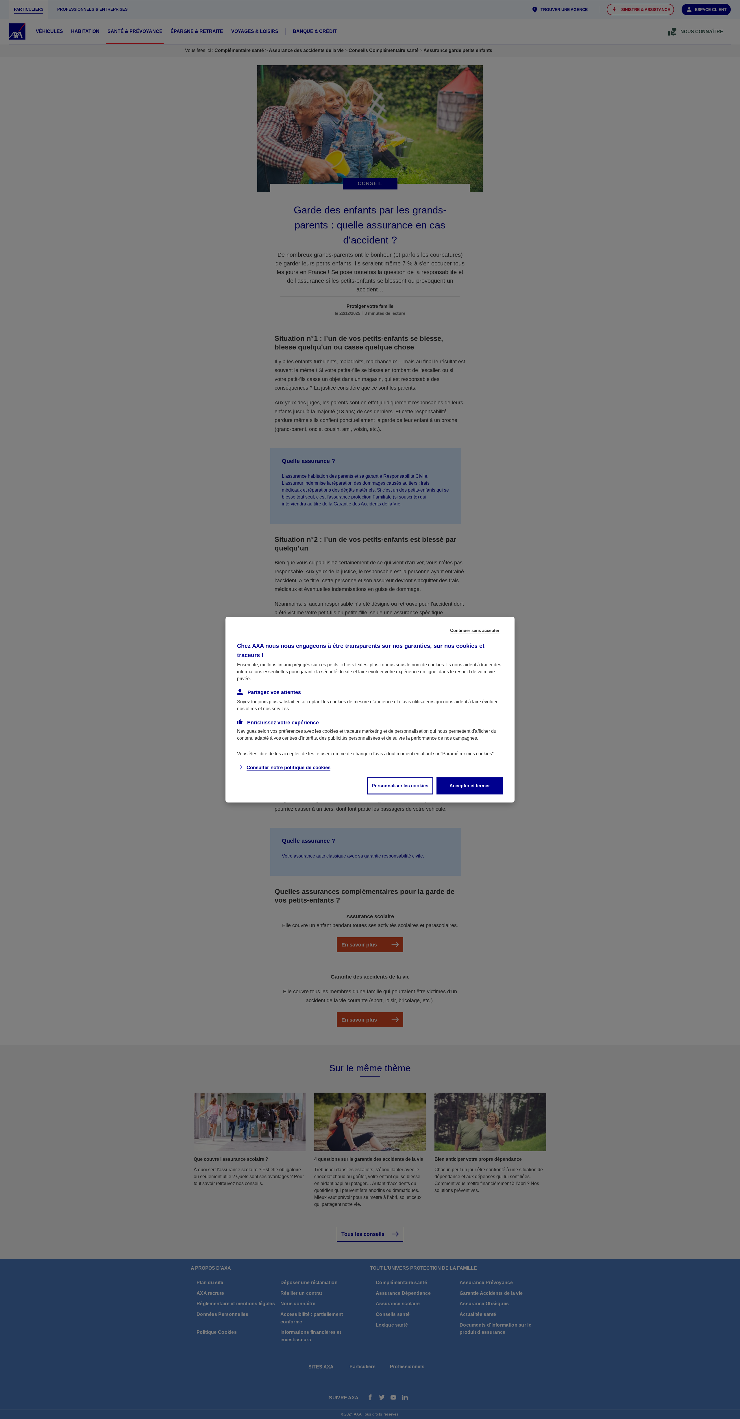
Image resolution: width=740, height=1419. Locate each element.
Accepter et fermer (469, 785)
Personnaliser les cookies (400, 785)
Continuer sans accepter (475, 630)
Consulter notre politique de (288, 767)
